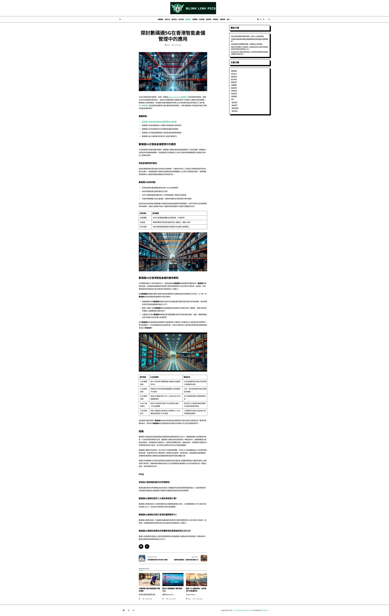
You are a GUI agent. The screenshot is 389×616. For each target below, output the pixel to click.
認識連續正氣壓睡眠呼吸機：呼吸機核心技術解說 (246, 44)
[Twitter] (261, 19)
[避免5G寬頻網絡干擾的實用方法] (173, 579)
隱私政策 (234, 111)
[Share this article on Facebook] (141, 546)
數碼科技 (188, 19)
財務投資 (215, 19)
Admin (168, 45)
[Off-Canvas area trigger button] (120, 19)
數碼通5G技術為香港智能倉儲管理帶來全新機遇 (159, 122)
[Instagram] (263, 19)
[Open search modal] (269, 19)
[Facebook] (258, 19)
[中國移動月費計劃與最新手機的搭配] (149, 579)
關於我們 (234, 102)
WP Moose (265, 610)
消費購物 (195, 19)
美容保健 (201, 19)
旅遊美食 (208, 19)
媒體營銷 (160, 19)
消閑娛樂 (222, 19)
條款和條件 (235, 108)
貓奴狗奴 (174, 19)
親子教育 (181, 19)
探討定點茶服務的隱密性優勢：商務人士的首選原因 (247, 36)
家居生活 (167, 19)
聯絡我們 (234, 105)
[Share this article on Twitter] (147, 546)
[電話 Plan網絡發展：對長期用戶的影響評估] (196, 579)
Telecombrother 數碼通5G (178, 97)
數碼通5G (145, 105)
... (156, 594)
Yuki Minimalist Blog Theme (243, 610)
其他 (228, 19)
